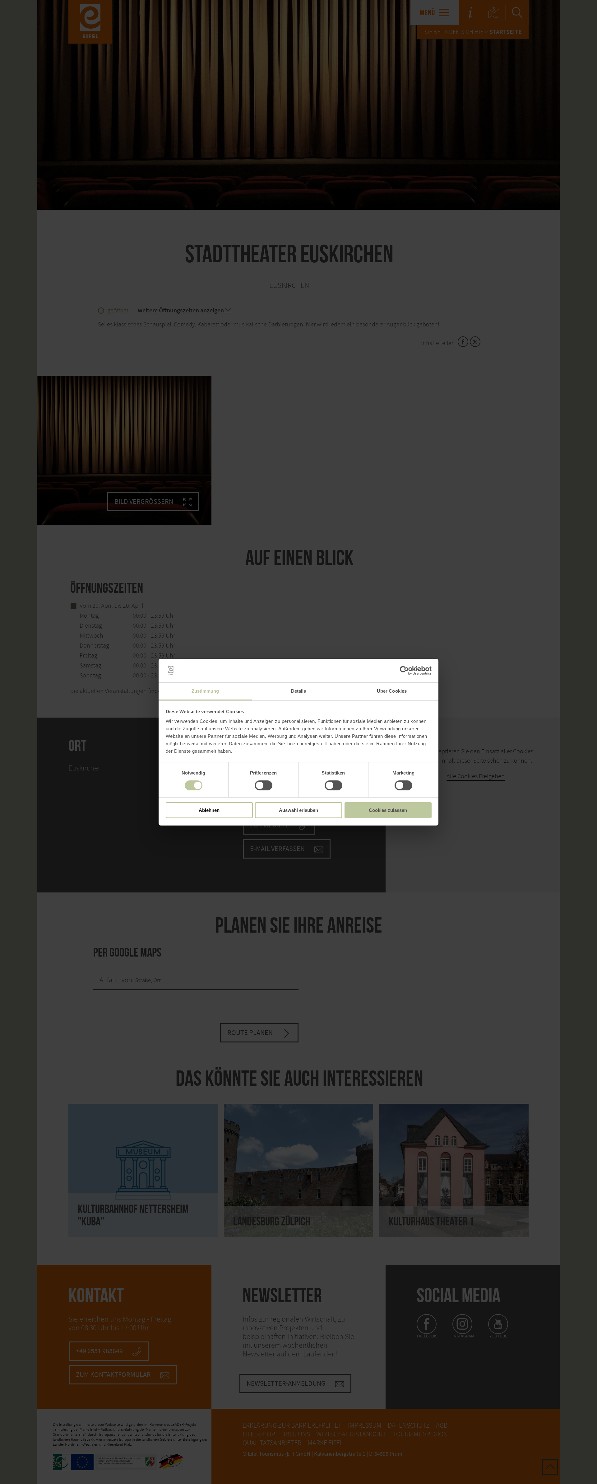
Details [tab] (298, 691)
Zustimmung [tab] (205, 691)
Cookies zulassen (388, 810)
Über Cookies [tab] (392, 691)
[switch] (263, 785)
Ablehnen (209, 810)
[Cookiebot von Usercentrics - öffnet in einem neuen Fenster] (404, 670)
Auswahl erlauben (298, 810)
